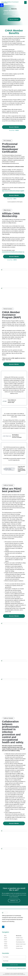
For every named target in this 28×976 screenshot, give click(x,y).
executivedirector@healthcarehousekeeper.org (13, 251)
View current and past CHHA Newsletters (16, 968)
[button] (2, 5)
